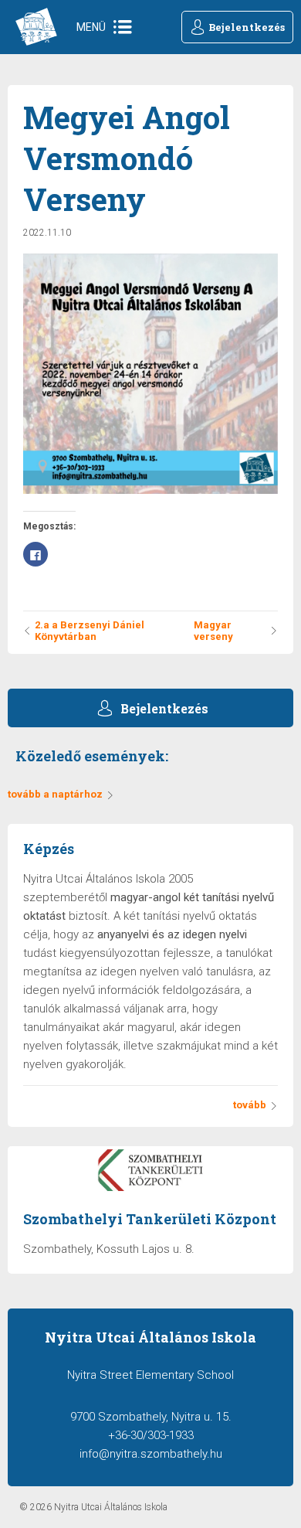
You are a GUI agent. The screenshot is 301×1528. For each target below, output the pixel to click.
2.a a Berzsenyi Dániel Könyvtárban (89, 630)
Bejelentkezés (246, 27)
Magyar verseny (213, 630)
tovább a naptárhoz (55, 794)
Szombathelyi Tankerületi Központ (149, 1219)
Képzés (48, 848)
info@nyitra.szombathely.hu (150, 1454)
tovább (249, 1105)
